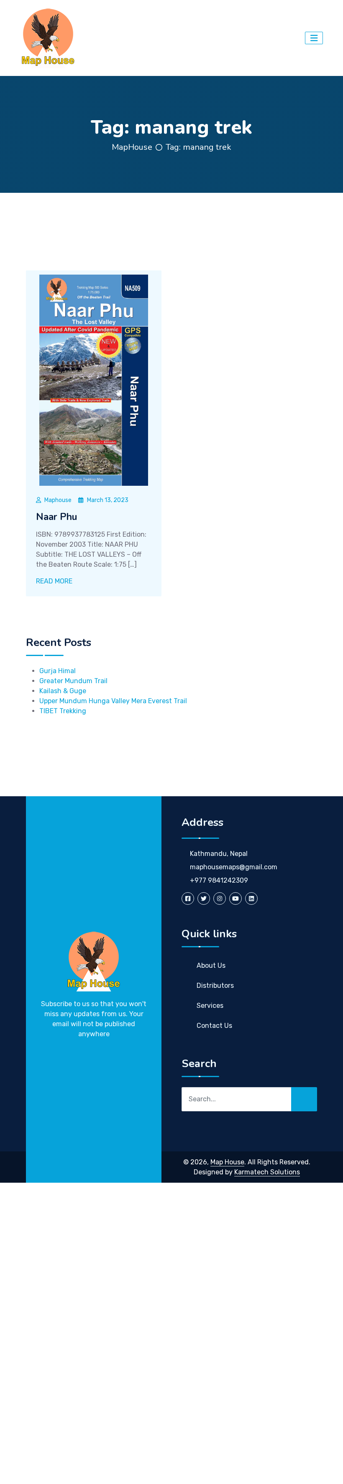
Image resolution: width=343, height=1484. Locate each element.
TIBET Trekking (62, 711)
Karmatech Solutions (267, 1172)
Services (210, 1006)
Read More (55, 581)
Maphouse (58, 500)
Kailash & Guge (62, 691)
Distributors (215, 985)
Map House (227, 1162)
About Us (211, 965)
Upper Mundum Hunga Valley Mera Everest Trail (113, 701)
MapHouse (132, 147)
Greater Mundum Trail (73, 681)
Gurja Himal (57, 671)
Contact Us (214, 1026)
